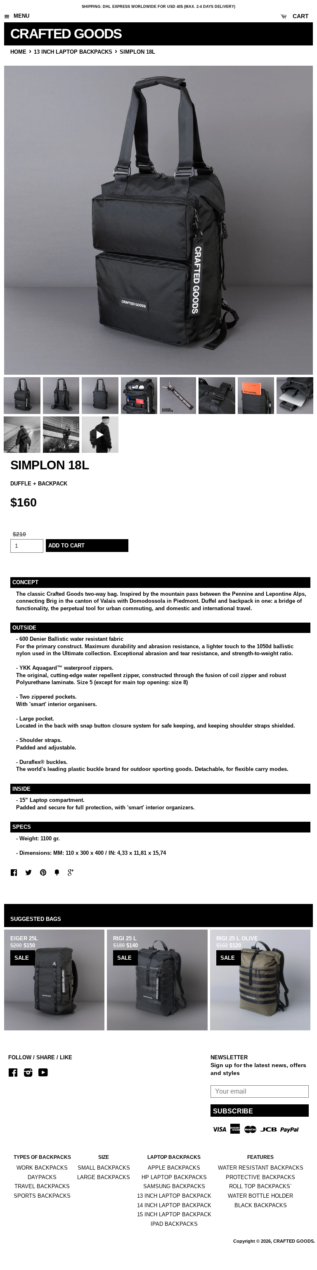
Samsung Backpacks (174, 1186)
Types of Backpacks (42, 1157)
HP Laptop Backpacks (174, 1177)
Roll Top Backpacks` (260, 1186)
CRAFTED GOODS (51, 33)
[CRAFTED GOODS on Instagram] (28, 1073)
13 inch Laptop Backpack (174, 1196)
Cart (300, 16)
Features (260, 1157)
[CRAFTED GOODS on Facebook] (13, 1073)
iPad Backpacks (174, 1224)
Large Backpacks (103, 1177)
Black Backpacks (260, 1205)
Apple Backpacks (174, 1168)
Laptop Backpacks (174, 1157)
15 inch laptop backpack (174, 1214)
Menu (20, 16)
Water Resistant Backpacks (260, 1168)
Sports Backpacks (42, 1196)
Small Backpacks (104, 1168)
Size (103, 1157)
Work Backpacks (42, 1168)
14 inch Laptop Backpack (174, 1205)
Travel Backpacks (42, 1186)
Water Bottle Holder (260, 1196)
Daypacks (42, 1177)
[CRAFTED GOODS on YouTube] (43, 1073)
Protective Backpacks (260, 1177)
